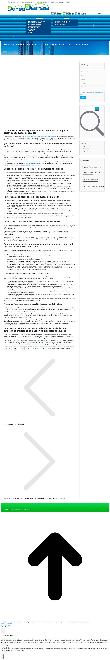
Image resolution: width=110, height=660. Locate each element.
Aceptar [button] (3, 623)
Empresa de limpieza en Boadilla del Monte (93, 167)
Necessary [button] (4, 644)
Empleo (99, 13)
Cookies (17, 509)
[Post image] (84, 165)
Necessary (6, 645)
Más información (5, 625)
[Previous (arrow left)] (1, 656)
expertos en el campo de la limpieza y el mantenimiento (40, 136)
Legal (5, 509)
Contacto (23, 509)
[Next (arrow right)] (3, 656)
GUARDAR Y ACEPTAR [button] (7, 652)
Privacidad (11, 509)
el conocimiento (43, 346)
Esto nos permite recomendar (31, 163)
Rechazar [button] (9, 623)
